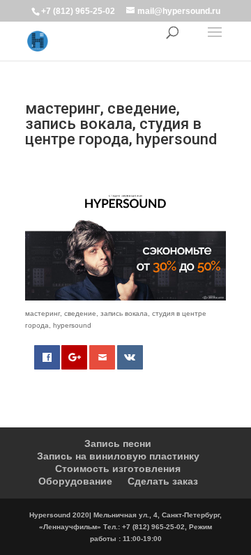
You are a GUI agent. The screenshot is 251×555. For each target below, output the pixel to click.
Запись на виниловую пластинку (118, 456)
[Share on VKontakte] (130, 357)
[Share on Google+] (74, 357)
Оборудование (75, 481)
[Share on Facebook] (47, 357)
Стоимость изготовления (118, 468)
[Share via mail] (102, 357)
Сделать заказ (163, 481)
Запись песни (117, 443)
